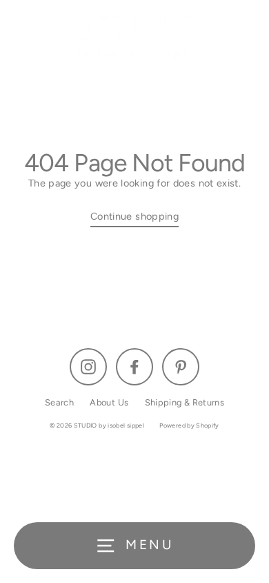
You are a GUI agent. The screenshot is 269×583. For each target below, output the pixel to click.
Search (59, 402)
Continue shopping (134, 216)
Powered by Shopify (189, 425)
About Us (109, 402)
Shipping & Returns (185, 402)
